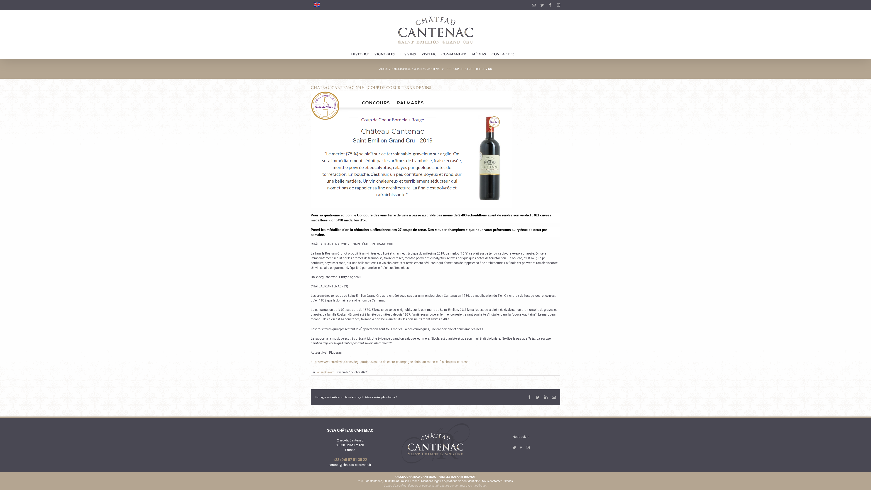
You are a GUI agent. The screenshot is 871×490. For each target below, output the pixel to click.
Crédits (508, 481)
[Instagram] (528, 447)
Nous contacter (492, 481)
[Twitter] (514, 447)
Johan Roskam (325, 372)
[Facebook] (521, 447)
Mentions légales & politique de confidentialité (450, 481)
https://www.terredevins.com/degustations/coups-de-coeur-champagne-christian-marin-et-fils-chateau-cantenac (390, 362)
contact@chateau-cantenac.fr (350, 465)
